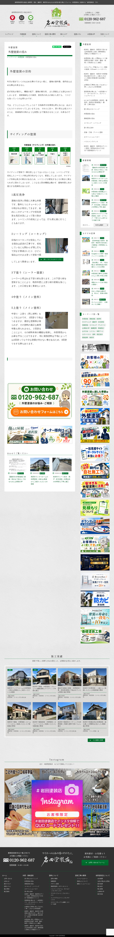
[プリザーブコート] (95, 580)
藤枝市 (94, 322)
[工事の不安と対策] (95, 544)
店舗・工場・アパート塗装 (93, 132)
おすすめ (85, 331)
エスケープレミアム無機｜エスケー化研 (60, 903)
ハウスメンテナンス (91, 141)
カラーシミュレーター (92, 137)
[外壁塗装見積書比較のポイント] (95, 507)
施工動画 (6, 891)
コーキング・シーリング (92, 123)
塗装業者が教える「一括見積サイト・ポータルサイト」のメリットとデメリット (95, 94)
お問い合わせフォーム (97, 862)
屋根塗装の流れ (89, 118)
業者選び (101, 328)
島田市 (92, 337)
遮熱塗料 (85, 337)
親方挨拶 (100, 884)
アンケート (101, 325)
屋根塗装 (92, 319)
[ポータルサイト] (95, 453)
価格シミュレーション (83, 884)
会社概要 (100, 878)
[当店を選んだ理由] (95, 380)
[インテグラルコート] (95, 617)
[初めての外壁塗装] (95, 416)
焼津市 (99, 319)
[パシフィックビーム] (95, 599)
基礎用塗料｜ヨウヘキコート (59, 886)
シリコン (92, 331)
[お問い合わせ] (39, 401)
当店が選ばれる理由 (104, 881)
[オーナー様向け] (56, 435)
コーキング (93, 325)
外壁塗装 (21, 57)
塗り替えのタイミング (92, 109)
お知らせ (6, 881)
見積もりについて (82, 881)
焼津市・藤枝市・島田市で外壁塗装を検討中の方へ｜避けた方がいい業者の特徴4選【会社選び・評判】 (95, 77)
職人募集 (100, 889)
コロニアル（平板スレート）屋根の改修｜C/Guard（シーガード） (95, 68)
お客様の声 (91, 34)
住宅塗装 (101, 322)
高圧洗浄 (100, 334)
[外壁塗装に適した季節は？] (95, 398)
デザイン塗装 (55, 884)
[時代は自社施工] (95, 471)
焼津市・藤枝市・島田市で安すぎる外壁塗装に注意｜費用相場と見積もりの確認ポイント (95, 52)
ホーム (4, 875)
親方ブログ (7, 884)
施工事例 (6, 889)
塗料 (93, 334)
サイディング (86, 322)
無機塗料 (94, 328)
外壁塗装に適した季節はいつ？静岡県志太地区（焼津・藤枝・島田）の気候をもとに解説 (95, 60)
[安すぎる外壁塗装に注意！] (95, 489)
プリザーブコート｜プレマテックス (60, 894)
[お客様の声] (95, 361)
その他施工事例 (98, 740)
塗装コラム (77, 34)
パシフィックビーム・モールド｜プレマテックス (60, 890)
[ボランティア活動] (95, 526)
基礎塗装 (85, 325)
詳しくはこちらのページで (52, 259)
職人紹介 (100, 886)
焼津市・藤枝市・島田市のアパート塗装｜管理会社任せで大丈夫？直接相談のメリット (95, 148)
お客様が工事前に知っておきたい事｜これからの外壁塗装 (95, 86)
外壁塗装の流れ (89, 114)
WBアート (100, 331)
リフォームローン (82, 878)
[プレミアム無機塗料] (95, 562)
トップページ (9, 34)
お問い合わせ (8, 878)
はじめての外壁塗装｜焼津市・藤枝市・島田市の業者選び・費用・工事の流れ (95, 102)
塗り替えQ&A (88, 128)
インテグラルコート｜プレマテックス (60, 898)
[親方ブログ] (95, 348)
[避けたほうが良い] (95, 435)
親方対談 (100, 894)
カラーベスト (86, 334)
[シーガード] (23, 435)
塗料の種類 (54, 878)
